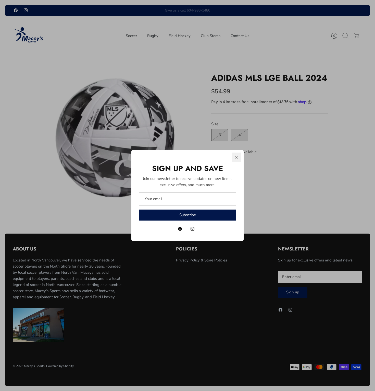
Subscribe (187, 214)
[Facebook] (180, 228)
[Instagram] (192, 228)
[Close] (236, 157)
